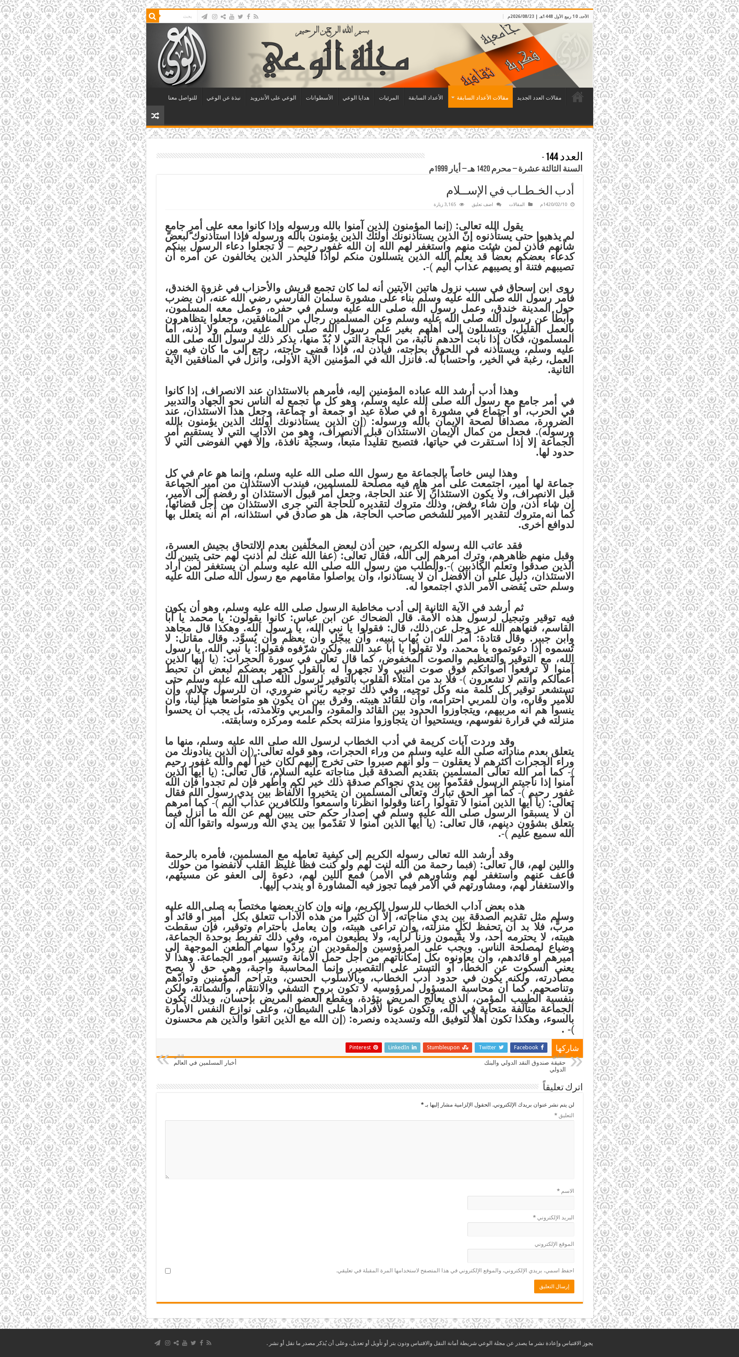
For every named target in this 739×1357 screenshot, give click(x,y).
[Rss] (256, 17)
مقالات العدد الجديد (539, 97)
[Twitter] (240, 17)
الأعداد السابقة (425, 97)
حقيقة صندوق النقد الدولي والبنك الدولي (525, 1063)
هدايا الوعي (356, 97)
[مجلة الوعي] (369, 55)
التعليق (564, 1115)
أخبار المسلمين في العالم (205, 1060)
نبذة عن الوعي (224, 97)
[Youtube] (231, 17)
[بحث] (152, 16)
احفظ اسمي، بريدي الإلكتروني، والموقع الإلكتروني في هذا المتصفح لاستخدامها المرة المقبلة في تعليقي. (455, 1270)
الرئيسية (578, 97)
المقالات (517, 204)
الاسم (565, 1191)
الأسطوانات (319, 97)
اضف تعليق (482, 204)
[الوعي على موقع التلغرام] (204, 17)
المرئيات (389, 97)
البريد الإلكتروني (553, 1217)
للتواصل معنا (182, 97)
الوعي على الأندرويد (273, 97)
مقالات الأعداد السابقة (482, 97)
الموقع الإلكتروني (554, 1244)
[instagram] (214, 17)
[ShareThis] (223, 17)
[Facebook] (248, 17)
